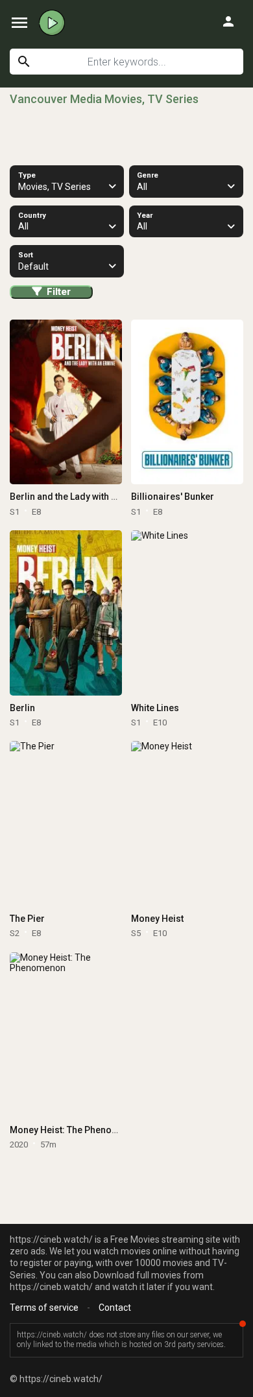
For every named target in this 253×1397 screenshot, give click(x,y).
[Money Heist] (187, 823)
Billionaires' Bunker (172, 496)
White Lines (155, 708)
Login (228, 21)
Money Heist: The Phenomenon (75, 1130)
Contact (115, 1307)
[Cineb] (52, 23)
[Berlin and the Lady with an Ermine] (65, 402)
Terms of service (44, 1307)
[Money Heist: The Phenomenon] (65, 1035)
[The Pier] (65, 823)
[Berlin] (65, 613)
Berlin (22, 708)
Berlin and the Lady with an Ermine (82, 496)
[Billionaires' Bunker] (187, 402)
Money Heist (157, 918)
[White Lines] (187, 613)
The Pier (27, 918)
